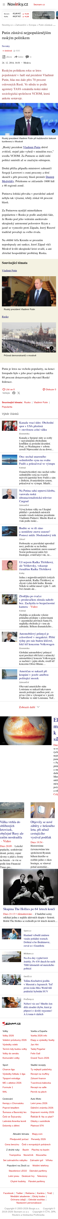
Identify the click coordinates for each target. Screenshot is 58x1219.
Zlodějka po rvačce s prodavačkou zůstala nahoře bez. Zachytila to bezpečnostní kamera (37, 601)
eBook (9, 56)
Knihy (21, 573)
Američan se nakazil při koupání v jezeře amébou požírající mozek (33, 674)
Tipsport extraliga (11, 1078)
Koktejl (22, 468)
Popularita (7, 407)
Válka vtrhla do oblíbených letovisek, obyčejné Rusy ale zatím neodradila (12, 829)
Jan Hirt (35, 1044)
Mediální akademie (20, 1196)
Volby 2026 (8, 1035)
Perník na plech (39, 1091)
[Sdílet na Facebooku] (13, 393)
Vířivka (49, 1160)
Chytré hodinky (18, 1181)
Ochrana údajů (18, 1199)
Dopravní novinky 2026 (42, 1112)
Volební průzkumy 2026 (15, 1040)
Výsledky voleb (10, 1044)
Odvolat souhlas (36, 1199)
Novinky (6, 46)
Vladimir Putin (31, 147)
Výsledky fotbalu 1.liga (14, 1074)
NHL (5, 1091)
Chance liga (9, 1069)
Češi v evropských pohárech (36, 1144)
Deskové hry (28, 1176)
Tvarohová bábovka (41, 1083)
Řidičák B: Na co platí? (42, 1116)
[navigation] (3, 4)
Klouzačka (41, 1155)
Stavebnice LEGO (18, 1171)
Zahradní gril (36, 1160)
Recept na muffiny (40, 1074)
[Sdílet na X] (18, 393)
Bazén (26, 1149)
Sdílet (20, 56)
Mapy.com (37, 1134)
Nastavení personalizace (29, 1202)
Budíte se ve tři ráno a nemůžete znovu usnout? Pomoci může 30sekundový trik (37, 531)
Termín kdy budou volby (15, 1049)
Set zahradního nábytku (15, 1160)
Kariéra (40, 1193)
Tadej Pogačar (38, 1049)
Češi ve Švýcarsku (12, 1116)
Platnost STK (37, 1125)
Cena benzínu (12, 1144)
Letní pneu (13, 1176)
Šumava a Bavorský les (14, 1112)
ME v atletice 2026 (12, 1083)
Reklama (29, 1193)
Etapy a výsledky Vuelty (42, 1040)
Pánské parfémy (36, 1181)
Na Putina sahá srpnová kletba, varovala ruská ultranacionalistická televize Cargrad (37, 496)
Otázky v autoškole (40, 1121)
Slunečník (28, 1155)
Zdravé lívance (38, 1078)
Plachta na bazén (40, 1149)
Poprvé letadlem (11, 1107)
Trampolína (15, 1155)
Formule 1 (8, 1087)
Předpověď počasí (19, 1139)
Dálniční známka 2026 (42, 1107)
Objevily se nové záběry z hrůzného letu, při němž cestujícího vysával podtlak (43, 829)
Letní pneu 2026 (39, 1103)
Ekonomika (24, 434)
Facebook (8, 1193)
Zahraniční (24, 505)
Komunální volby (11, 1058)
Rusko (27, 402)
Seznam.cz (39, 4)
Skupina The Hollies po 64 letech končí (29, 909)
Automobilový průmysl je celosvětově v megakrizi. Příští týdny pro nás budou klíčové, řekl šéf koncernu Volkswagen (37, 639)
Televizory (42, 1176)
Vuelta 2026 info (39, 1035)
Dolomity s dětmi (11, 1125)
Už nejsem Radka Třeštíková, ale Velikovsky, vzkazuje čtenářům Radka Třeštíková (36, 565)
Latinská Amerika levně (14, 1121)
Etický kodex (38, 1196)
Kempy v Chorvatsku (13, 1103)
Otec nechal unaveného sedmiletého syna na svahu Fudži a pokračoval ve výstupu (37, 460)
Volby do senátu (11, 1053)
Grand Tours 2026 (40, 1058)
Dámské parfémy (38, 1171)
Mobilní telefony (41, 1165)
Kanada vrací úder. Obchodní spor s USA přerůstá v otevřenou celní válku (36, 426)
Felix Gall (35, 1053)
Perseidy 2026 (38, 1139)
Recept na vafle (39, 1087)
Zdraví (22, 539)
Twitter (19, 1193)
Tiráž (49, 1193)
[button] (29, 119)
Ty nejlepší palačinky (41, 1069)
